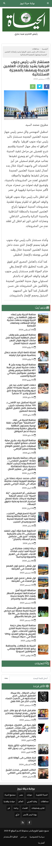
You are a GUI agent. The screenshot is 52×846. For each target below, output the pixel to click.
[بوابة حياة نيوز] (26, 20)
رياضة (16, 808)
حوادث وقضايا (9, 802)
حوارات (29, 795)
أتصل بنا (41, 843)
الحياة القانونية (42, 795)
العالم (21, 802)
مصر (21, 795)
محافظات (35, 49)
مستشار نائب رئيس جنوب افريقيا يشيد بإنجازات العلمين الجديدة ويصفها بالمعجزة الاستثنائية (26, 68)
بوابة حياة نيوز (27, 3)
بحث (6, 678)
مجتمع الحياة (10, 795)
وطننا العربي (32, 802)
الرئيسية (45, 49)
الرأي (17, 815)
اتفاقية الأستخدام (11, 837)
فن (8, 808)
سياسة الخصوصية (37, 837)
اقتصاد (25, 808)
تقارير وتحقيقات (38, 808)
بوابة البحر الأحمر (30, 815)
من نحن (23, 837)
